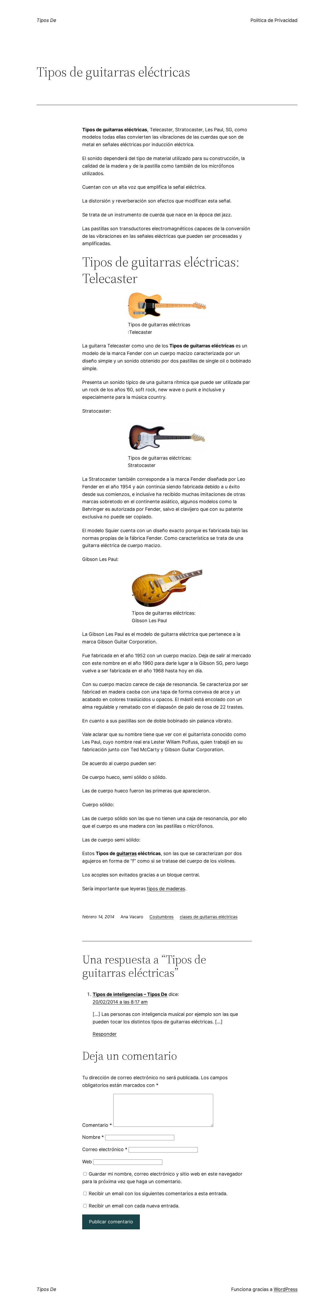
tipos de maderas (166, 888)
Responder (105, 1034)
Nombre (93, 1137)
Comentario (97, 1125)
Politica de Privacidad (273, 20)
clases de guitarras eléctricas (208, 916)
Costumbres (162, 916)
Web (87, 1161)
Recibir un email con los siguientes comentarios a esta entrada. (158, 1193)
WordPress (285, 1289)
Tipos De (46, 20)
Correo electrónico (104, 1149)
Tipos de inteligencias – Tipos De (130, 994)
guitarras (126, 853)
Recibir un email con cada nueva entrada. (134, 1205)
